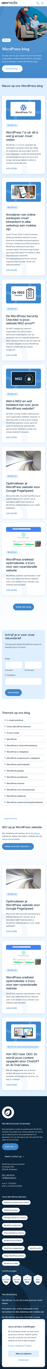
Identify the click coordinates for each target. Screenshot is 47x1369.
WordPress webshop (16, 796)
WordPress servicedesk (13, 1240)
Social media (13, 733)
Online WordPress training (14, 1233)
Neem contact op (13, 1156)
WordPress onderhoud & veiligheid (23, 758)
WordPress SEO (35, 1248)
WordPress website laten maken (16, 1202)
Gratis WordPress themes (18, 726)
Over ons (9, 1146)
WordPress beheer (11, 1210)
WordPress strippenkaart (13, 1248)
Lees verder (11, 168)
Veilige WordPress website (14, 1256)
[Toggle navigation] (42, 3)
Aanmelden (13, 692)
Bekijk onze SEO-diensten (17, 846)
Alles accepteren (23, 1353)
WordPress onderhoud (12, 1225)
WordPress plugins (15, 770)
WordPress (12, 739)
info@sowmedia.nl (9, 1178)
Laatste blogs (11, 68)
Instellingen (23, 1360)
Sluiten (28, 1346)
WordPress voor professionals (21, 789)
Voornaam (9, 670)
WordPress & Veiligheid (17, 752)
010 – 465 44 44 (8, 1175)
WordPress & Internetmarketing (22, 745)
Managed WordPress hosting (15, 1218)
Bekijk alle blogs (23, 607)
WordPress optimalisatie (18, 764)
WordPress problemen (17, 777)
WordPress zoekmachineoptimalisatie (25, 802)
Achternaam (29, 670)
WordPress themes (15, 783)
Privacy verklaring (16, 1346)
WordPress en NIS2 (11, 1263)
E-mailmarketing (15, 720)
